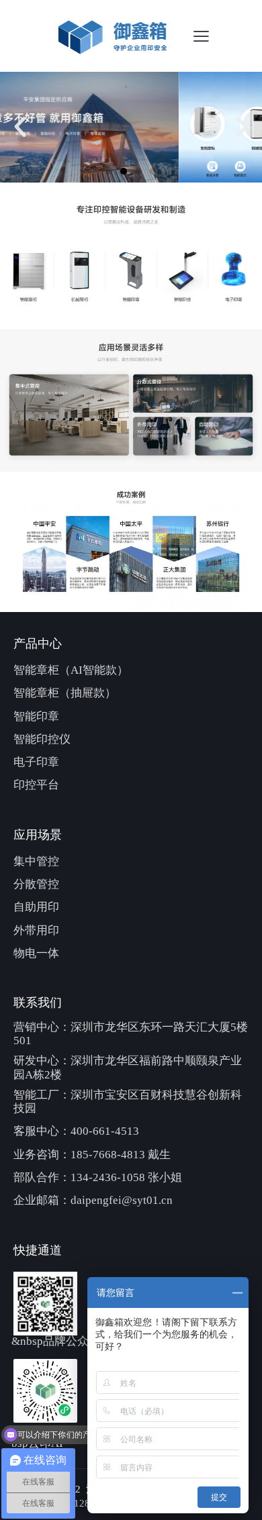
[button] (20, 126)
